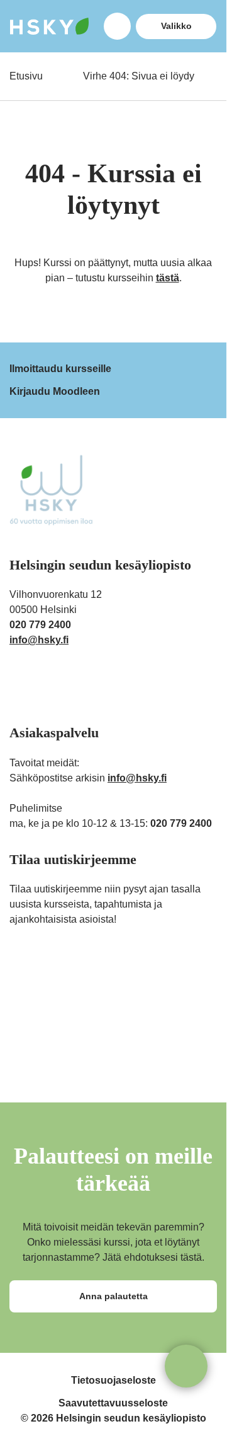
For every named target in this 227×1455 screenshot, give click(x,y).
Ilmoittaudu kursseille (60, 368)
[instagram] (19, 687)
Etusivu (26, 76)
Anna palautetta (113, 1296)
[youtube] (92, 687)
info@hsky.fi (39, 639)
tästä (167, 277)
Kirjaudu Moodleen (54, 391)
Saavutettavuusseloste (113, 1403)
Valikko (176, 25)
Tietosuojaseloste (113, 1380)
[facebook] (43, 687)
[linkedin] (68, 687)
